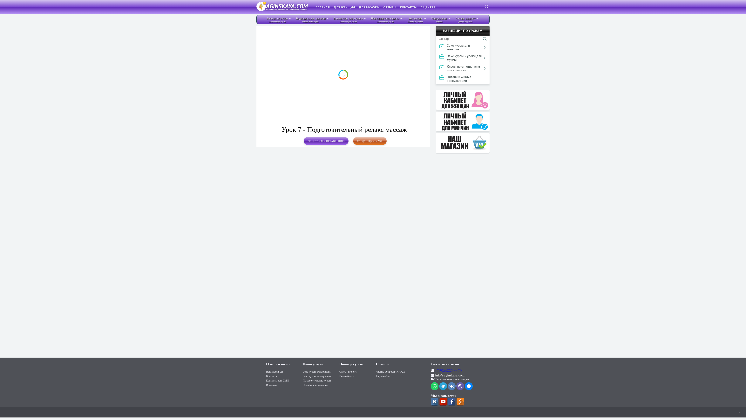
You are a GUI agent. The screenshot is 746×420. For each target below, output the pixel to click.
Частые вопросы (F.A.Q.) (390, 371)
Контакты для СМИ (277, 380)
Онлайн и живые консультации (459, 79)
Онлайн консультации (315, 385)
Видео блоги (346, 376)
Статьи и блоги (348, 371)
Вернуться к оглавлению (326, 141)
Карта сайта (383, 376)
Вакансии (271, 385)
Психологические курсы (317, 380)
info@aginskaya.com (450, 375)
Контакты (271, 376)
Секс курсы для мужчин (317, 376)
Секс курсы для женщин (458, 47)
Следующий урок (370, 141)
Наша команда (274, 371)
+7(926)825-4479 (448, 370)
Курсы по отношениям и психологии (463, 68)
